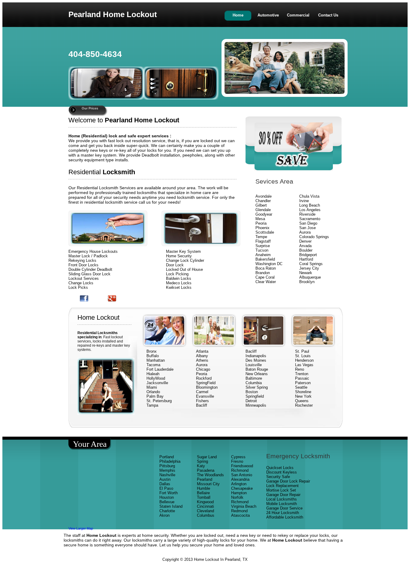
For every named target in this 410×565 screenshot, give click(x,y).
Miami (151, 387)
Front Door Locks (83, 265)
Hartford (306, 259)
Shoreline (303, 392)
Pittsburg (167, 466)
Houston (166, 497)
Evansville (205, 396)
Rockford (204, 378)
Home (238, 15)
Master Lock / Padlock (88, 256)
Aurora (305, 232)
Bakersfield (265, 259)
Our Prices (90, 108)
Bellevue (166, 502)
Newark (305, 273)
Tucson (261, 250)
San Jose (307, 228)
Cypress (238, 457)
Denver (305, 241)
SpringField (206, 383)
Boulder (305, 250)
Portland (166, 457)
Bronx (151, 351)
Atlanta (202, 351)
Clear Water (265, 282)
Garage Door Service (284, 508)
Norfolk (237, 497)
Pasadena (205, 470)
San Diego (308, 223)
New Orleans (257, 374)
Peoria (261, 223)
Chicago (203, 369)
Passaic (302, 378)
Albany (202, 356)
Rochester (304, 405)
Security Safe (278, 476)
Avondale (263, 196)
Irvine (304, 201)
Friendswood (242, 466)
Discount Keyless (281, 472)
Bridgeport (308, 255)
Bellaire (203, 493)
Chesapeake (242, 488)
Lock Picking (177, 274)
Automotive (268, 15)
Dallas (164, 484)
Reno (299, 369)
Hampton (239, 493)
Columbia (254, 383)
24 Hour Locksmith (282, 512)
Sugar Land (207, 457)
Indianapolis (256, 356)
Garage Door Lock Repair (288, 481)
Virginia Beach (243, 506)
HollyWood (155, 378)
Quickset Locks (280, 467)
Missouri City (209, 484)
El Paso (166, 488)
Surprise (262, 246)
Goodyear (264, 214)
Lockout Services (83, 278)
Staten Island (170, 506)
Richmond (240, 470)
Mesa (260, 219)
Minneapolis (256, 405)
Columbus (205, 515)
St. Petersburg (159, 401)
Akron (164, 515)
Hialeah (152, 374)
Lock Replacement (282, 485)
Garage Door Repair (283, 494)
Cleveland (205, 511)
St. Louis (303, 356)
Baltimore (254, 378)
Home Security (179, 256)
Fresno (237, 461)
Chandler (263, 201)
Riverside (307, 214)
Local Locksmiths (281, 499)
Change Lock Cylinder (185, 260)
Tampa (152, 405)
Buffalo (152, 356)
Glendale (263, 210)
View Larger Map (80, 528)
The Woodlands (210, 475)
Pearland (204, 479)
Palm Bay (155, 396)
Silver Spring (257, 387)
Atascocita (240, 515)
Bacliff (201, 405)
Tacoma (153, 365)
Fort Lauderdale (159, 369)
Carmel (202, 392)
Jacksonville (157, 383)
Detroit (251, 401)
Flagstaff (263, 241)
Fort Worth (168, 493)
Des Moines (256, 360)
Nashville (167, 475)
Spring (202, 461)
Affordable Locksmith (284, 517)
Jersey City (309, 268)
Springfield (255, 396)
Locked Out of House (184, 269)
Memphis (167, 470)
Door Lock (175, 265)
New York (304, 396)
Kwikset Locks (178, 287)
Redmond (239, 511)
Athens (202, 360)
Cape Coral (265, 277)
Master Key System (183, 251)
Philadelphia (169, 461)
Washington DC (268, 264)
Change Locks (80, 283)
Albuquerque (310, 277)
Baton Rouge (257, 369)
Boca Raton (265, 268)
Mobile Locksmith (281, 503)
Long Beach (309, 205)
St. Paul (302, 351)
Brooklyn (307, 282)
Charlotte (167, 511)
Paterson (303, 383)
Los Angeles (310, 210)
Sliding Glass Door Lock (89, 274)
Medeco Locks (178, 283)
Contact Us (328, 15)
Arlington (238, 484)
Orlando (153, 392)
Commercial (298, 15)
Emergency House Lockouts (93, 251)
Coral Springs (311, 264)
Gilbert (261, 205)
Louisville (254, 365)
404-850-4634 (95, 54)
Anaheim (263, 255)
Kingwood (205, 502)
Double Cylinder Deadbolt (90, 269)
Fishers (202, 401)
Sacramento (309, 219)
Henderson (304, 360)
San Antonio (241, 475)
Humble (203, 488)
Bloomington (207, 387)
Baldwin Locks (178, 278)
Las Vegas (304, 365)
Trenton (301, 374)
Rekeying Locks (82, 260)
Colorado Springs (314, 237)
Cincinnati (205, 506)
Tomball (203, 497)
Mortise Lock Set (281, 490)
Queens (302, 401)
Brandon (262, 273)
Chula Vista (309, 196)
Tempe (261, 237)
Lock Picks (78, 287)
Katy (201, 466)
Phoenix (262, 228)
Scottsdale (264, 232)
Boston (252, 392)
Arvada (305, 246)
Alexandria (240, 479)
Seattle (301, 387)
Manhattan (155, 360)
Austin (164, 479)
